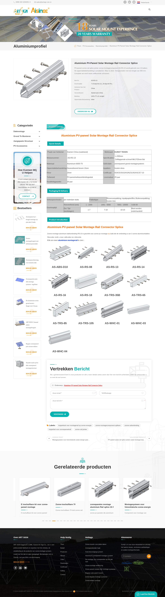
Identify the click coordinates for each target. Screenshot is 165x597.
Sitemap (133, 591)
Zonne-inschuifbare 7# (62, 504)
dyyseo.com (69, 591)
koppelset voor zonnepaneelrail (60, 429)
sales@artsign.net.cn (43, 2)
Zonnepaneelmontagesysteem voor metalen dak (32, 261)
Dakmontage (19, 131)
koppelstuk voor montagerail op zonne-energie (74, 425)
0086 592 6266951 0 (23, 2)
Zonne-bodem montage (92, 580)
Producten (72, 19)
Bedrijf (62, 19)
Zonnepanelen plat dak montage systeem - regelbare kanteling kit (31, 282)
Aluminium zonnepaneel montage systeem (99, 556)
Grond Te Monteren (22, 136)
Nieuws (84, 19)
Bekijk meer (31, 228)
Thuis (53, 19)
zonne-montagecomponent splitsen (108, 425)
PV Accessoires (20, 146)
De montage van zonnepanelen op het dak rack (99, 560)
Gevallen (134, 19)
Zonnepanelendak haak (92, 548)
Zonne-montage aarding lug (94, 565)
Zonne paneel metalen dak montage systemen (100, 569)
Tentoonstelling (120, 19)
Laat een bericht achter (147, 595)
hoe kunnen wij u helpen (27, 171)
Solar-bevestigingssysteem (94, 552)
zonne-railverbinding (132, 425)
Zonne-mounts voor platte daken (95, 544)
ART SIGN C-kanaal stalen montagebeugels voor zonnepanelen (32, 325)
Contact (62, 574)
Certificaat (63, 567)
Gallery (62, 571)
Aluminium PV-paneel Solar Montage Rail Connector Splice (83, 385)
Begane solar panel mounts (94, 573)
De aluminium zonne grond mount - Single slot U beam (32, 303)
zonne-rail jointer (81, 429)
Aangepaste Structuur (23, 141)
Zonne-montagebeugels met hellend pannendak (32, 241)
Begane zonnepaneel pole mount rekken (32, 345)
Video (93, 19)
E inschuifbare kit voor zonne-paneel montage (30, 505)
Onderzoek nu (83, 111)
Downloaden (104, 19)
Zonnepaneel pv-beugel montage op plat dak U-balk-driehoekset (32, 220)
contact (144, 19)
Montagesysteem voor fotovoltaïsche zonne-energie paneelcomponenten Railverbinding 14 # (134, 505)
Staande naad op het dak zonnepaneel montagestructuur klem (32, 365)
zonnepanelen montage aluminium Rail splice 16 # (98, 505)
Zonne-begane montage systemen (96, 577)
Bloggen (125, 591)
